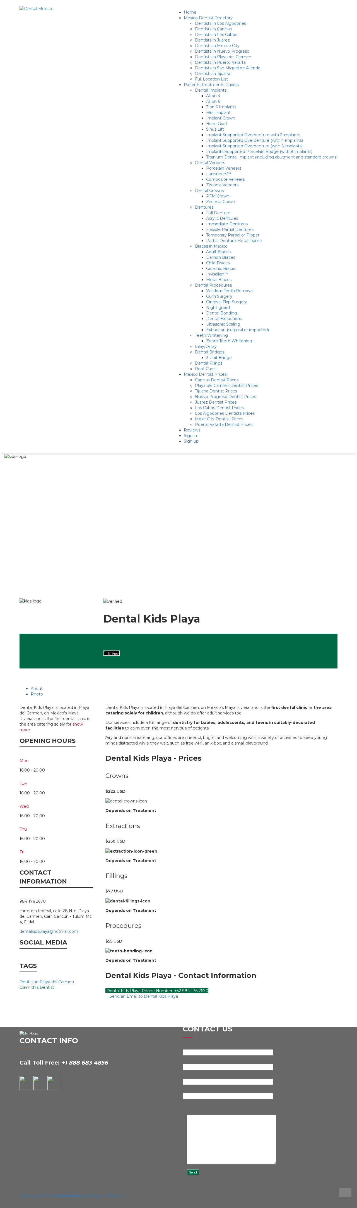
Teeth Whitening (211, 335)
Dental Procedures (213, 285)
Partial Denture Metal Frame (234, 240)
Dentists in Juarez (212, 40)
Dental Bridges (209, 352)
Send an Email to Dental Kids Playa (143, 996)
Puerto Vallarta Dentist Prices (223, 424)
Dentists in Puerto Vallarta (220, 62)
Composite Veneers (225, 179)
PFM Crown (217, 196)
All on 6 (213, 101)
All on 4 (213, 95)
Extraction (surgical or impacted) (237, 329)
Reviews (192, 430)
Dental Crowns (209, 190)
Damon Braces (220, 257)
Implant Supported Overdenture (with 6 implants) (254, 145)
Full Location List (211, 79)
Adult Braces (218, 251)
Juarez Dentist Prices (216, 402)
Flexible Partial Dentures (230, 229)
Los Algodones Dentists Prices (225, 413)
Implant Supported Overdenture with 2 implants (253, 134)
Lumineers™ (218, 173)
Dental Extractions (224, 318)
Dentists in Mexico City (217, 45)
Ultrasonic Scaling (223, 324)
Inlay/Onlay (206, 346)
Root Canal (205, 368)
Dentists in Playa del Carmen (223, 56)
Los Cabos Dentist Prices (219, 407)
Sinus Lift (215, 129)
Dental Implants (210, 90)
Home (190, 12)
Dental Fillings (208, 363)
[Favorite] (340, 595)
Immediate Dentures (227, 223)
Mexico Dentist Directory (208, 17)
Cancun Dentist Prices (216, 379)
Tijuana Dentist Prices (216, 391)
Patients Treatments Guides (211, 84)
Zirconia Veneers (222, 184)
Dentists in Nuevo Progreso (222, 51)
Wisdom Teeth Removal (230, 290)
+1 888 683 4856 (84, 1062)
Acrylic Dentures (222, 218)
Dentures (204, 207)
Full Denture (218, 212)
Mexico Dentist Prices (205, 374)
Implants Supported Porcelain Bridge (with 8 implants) (259, 151)
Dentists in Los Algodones (220, 23)
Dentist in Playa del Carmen (47, 981)
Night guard (218, 307)
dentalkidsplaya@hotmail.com (49, 931)
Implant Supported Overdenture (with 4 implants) (254, 140)
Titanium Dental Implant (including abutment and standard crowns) (271, 157)
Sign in (190, 435)
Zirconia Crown (220, 201)
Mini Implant (218, 112)
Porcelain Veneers (223, 168)
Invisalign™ (217, 274)
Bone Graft (216, 123)
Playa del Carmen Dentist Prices (226, 385)
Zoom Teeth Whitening (229, 340)
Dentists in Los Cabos (216, 34)
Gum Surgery (219, 296)
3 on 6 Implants (221, 106)
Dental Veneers (210, 162)
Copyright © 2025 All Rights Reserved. (73, 1195)
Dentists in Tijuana (212, 73)
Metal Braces (218, 279)
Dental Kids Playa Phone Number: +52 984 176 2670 (156, 990)
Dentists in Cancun (213, 28)
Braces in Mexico (211, 246)
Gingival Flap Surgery (226, 301)
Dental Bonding (221, 313)
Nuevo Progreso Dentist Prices (225, 396)
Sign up (191, 441)
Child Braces (218, 262)
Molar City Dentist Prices (219, 418)
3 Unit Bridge (219, 357)
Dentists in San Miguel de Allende (227, 67)
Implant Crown (220, 118)
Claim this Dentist (37, 987)
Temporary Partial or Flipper (232, 235)
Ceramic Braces (221, 268)
